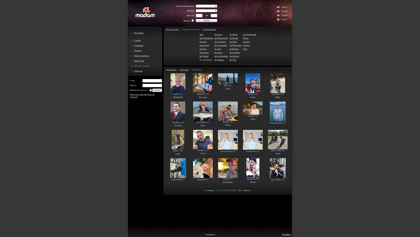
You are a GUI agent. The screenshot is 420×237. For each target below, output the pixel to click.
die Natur (233, 42)
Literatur (246, 42)
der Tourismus (206, 60)
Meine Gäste (139, 61)
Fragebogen (138, 45)
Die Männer (196, 70)
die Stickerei (234, 56)
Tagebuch (138, 51)
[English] (278, 7)
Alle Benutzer (171, 70)
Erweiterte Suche (209, 29)
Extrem (246, 38)
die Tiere (233, 60)
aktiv (201, 34)
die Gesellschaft (221, 45)
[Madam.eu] (145, 17)
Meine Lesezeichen (141, 56)
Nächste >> (247, 190)
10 (235, 190)
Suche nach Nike (172, 29)
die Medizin (219, 60)
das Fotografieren (206, 38)
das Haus (203, 42)
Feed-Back (286, 235)
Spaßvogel (138, 71)
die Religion (234, 49)
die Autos (218, 34)
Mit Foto (186, 21)
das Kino (203, 49)
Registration (139, 33)
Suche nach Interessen (191, 29)
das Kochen (204, 53)
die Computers (220, 42)
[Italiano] (278, 20)
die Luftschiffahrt (221, 56)
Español (284, 15)
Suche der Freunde (141, 66)
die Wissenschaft (249, 34)
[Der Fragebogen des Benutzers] (178, 92)
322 (239, 190)
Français (284, 11)
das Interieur (204, 45)
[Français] (278, 12)
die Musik (233, 34)
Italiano (284, 19)
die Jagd (218, 49)
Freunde (137, 40)
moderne (246, 45)
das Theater (204, 56)
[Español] (278, 16)
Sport (245, 49)
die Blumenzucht (221, 38)
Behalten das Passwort (138, 90)
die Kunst (218, 53)
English (284, 7)
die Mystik (234, 38)
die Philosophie (236, 45)
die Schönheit (235, 53)
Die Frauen (184, 70)
